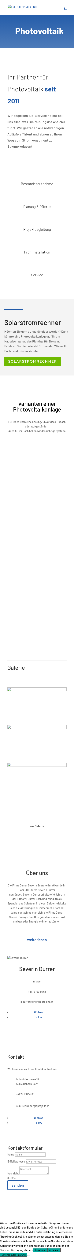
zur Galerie (37, 826)
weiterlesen (37, 939)
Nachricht (13, 1173)
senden (18, 1185)
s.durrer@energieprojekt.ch (37, 1001)
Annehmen (40, 1250)
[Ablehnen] (28, 1255)
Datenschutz (59, 1203)
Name (10, 1154)
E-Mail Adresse (16, 1161)
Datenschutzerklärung (14, 1254)
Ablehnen (54, 1250)
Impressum (42, 1203)
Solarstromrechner (32, 361)
